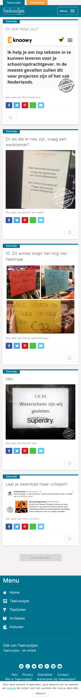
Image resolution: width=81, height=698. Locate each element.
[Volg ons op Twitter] (34, 666)
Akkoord (40, 693)
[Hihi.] (40, 412)
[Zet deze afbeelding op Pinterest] (25, 105)
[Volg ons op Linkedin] (53, 666)
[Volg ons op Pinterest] (47, 666)
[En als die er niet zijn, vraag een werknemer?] (40, 179)
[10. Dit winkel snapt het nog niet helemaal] (40, 299)
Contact (63, 674)
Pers (14, 674)
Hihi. (10, 379)
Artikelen (17, 618)
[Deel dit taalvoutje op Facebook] (9, 105)
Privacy (27, 674)
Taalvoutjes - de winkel (19, 650)
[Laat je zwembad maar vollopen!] (40, 502)
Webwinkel (37, 2)
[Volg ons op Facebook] (21, 666)
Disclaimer (45, 674)
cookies (11, 687)
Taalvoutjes (14, 2)
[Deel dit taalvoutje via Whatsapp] (33, 105)
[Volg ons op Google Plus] (40, 666)
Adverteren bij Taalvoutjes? (56, 679)
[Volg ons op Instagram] (27, 666)
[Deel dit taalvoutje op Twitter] (17, 105)
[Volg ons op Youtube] (59, 666)
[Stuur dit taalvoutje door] (41, 105)
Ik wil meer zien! (40, 557)
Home (15, 592)
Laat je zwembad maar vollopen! (37, 484)
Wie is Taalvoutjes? (18, 679)
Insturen (16, 627)
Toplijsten (18, 609)
